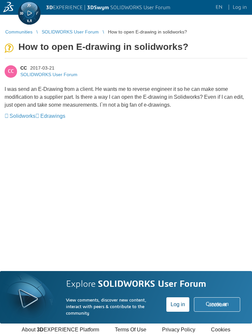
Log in (178, 304)
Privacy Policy (178, 329)
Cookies (220, 329)
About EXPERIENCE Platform (60, 329)
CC (23, 68)
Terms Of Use (130, 329)
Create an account (217, 304)
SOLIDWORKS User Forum (48, 74)
